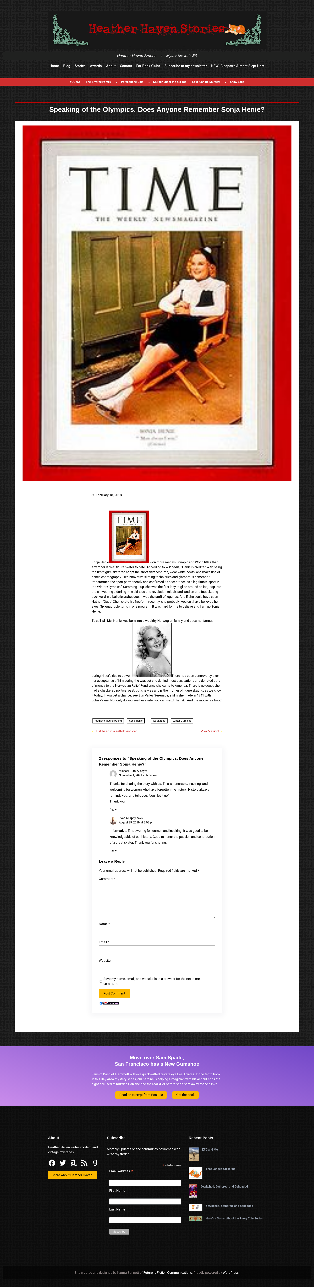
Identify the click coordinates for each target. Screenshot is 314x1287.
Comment (107, 879)
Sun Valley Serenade (153, 695)
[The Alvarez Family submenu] (116, 82)
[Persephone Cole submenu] (149, 82)
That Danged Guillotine (221, 1169)
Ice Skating (159, 720)
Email (104, 942)
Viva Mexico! (210, 731)
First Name (117, 1190)
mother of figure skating (108, 720)
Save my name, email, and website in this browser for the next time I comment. (152, 981)
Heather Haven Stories (136, 56)
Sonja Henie (135, 720)
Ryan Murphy (127, 818)
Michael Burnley (129, 771)
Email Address (121, 1171)
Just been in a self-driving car (116, 731)
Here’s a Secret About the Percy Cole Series (234, 1218)
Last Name (117, 1209)
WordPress (231, 1272)
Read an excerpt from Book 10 (141, 1095)
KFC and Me (210, 1149)
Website (105, 960)
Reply (113, 809)
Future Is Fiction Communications (167, 1272)
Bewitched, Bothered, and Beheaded (224, 1186)
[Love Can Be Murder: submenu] (225, 82)
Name (104, 924)
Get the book (185, 1095)
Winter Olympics (182, 720)
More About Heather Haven (72, 1175)
